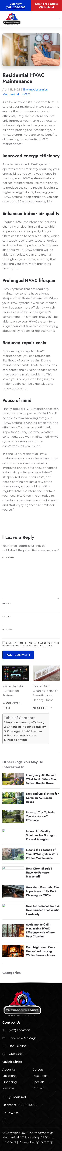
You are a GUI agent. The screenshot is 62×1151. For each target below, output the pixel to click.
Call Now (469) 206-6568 (15, 5)
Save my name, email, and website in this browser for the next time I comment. (31, 644)
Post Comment (18, 655)
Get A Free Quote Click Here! (46, 5)
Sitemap (47, 1142)
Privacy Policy (29, 1142)
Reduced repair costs (21, 735)
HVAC (25, 94)
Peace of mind (17, 739)
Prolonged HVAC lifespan (24, 731)
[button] (58, 19)
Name (6, 603)
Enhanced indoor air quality (26, 726)
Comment (8, 557)
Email (6, 616)
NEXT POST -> (42, 708)
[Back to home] (11, 19)
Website (7, 630)
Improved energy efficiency (25, 722)
